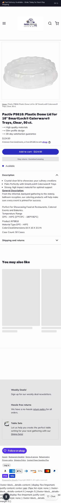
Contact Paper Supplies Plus (38, 460)
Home (4, 104)
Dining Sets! (17, 434)
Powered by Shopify (10, 480)
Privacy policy (7, 460)
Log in (6, 465)
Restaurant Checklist (16, 457)
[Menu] (5, 23)
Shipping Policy (20, 460)
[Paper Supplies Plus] (30, 23)
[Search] (49, 23)
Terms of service (31, 457)
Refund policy (44, 457)
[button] (30, 152)
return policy (39, 409)
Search (5, 457)
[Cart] (56, 23)
